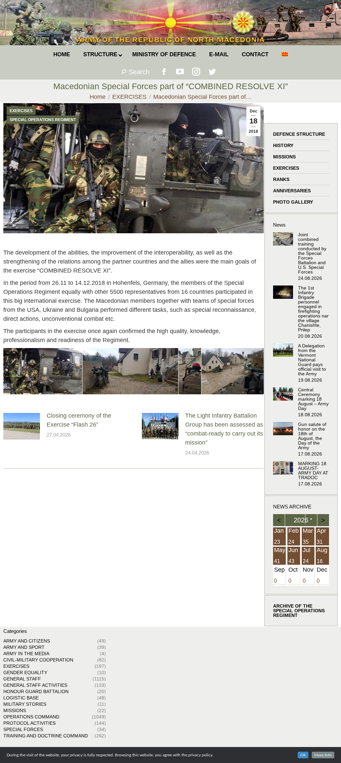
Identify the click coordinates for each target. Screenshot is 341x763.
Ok (303, 755)
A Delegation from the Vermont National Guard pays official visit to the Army (312, 359)
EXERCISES (21, 110)
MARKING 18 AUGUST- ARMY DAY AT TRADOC (313, 470)
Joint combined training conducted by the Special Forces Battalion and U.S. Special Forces (312, 253)
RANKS (281, 179)
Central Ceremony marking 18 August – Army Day (313, 399)
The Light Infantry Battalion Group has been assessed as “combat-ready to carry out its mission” (224, 429)
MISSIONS (284, 156)
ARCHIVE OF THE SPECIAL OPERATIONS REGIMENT (299, 610)
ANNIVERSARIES (292, 190)
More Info (323, 755)
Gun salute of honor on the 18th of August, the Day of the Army (312, 436)
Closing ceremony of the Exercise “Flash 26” (79, 420)
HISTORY (283, 145)
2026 (301, 520)
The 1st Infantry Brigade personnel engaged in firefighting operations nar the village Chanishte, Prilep (313, 309)
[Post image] (21, 426)
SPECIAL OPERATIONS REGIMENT (43, 119)
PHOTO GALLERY (293, 202)
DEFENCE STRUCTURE (299, 134)
